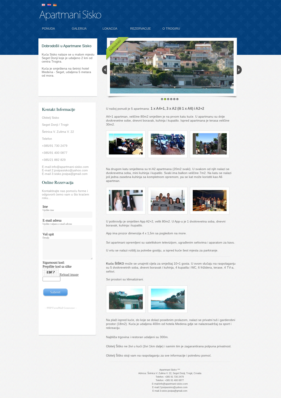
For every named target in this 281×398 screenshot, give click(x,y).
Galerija (79, 28)
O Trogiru (171, 28)
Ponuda (48, 28)
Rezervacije (140, 28)
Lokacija (110, 28)
